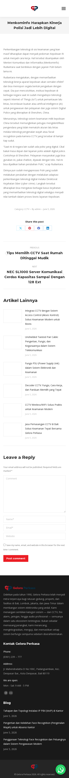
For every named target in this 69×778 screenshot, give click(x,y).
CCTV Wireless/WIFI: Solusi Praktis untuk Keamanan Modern (43, 407)
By (36, 209)
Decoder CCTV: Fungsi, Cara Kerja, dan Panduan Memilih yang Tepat (44, 387)
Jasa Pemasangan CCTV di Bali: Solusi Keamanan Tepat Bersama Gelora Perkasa (43, 429)
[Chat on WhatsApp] (61, 769)
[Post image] (12, 316)
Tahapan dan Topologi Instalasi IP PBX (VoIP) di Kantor (33, 710)
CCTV (26, 209)
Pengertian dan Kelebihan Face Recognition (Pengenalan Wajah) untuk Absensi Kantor (33, 725)
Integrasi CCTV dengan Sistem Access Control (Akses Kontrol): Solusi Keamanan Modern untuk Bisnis (42, 317)
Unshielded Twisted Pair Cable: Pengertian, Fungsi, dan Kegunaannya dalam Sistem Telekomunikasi (41, 343)
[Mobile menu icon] (64, 8)
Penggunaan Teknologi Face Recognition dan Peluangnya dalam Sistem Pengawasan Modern (34, 741)
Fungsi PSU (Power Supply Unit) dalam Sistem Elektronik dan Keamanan (42, 368)
